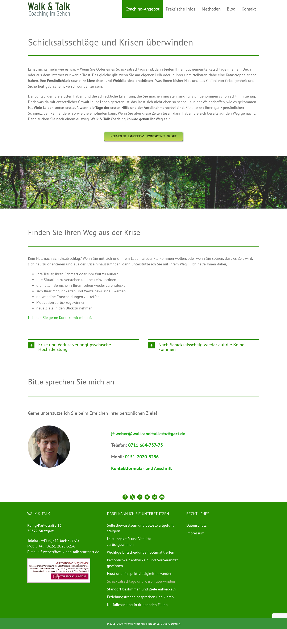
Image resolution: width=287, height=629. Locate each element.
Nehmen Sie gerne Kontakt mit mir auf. (60, 317)
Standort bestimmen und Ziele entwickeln (141, 589)
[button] (83, 347)
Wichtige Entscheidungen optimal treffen (140, 552)
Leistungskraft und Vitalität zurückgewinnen (129, 541)
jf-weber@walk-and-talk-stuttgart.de (69, 551)
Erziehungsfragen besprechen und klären (140, 596)
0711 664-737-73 (145, 445)
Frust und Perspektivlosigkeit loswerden (139, 573)
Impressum (195, 533)
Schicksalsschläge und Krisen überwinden (141, 581)
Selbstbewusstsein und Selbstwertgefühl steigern (140, 528)
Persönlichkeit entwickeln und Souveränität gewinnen (142, 563)
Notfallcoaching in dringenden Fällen (137, 604)
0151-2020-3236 (142, 457)
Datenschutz (196, 525)
